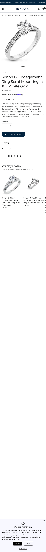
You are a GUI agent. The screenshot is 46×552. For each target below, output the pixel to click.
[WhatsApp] (17, 156)
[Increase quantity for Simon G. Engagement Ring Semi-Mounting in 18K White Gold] (10, 126)
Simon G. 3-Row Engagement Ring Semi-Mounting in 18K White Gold (11, 201)
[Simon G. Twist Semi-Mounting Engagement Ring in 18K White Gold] (33, 184)
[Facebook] (8, 156)
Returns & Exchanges (10, 149)
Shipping (5, 143)
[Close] (44, 521)
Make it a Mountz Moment (23, 2)
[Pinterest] (14, 156)
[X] (11, 156)
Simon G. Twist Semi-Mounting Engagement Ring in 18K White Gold (33, 200)
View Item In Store (13, 134)
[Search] (39, 9)
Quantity (5, 121)
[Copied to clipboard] (20, 156)
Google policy (16, 539)
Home (4, 15)
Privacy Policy (6, 539)
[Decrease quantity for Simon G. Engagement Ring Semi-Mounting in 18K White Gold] (3, 126)
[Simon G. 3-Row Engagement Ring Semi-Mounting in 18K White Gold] (12, 184)
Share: (4, 156)
